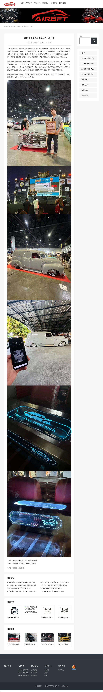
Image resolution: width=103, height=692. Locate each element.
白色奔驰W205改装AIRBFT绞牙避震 (52, 591)
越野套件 (84, 85)
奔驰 (46, 672)
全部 (83, 53)
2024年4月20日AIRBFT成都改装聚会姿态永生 (21, 585)
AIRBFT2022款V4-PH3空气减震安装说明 (54, 585)
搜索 (80, 36)
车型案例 (45, 3)
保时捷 (47, 670)
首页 (22, 3)
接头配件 (84, 79)
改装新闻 (25, 26)
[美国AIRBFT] (10, 4)
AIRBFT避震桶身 (87, 74)
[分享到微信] (21, 568)
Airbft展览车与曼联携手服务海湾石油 (18, 588)
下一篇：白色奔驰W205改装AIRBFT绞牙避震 (21, 563)
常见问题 (34, 675)
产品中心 (37, 3)
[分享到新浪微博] (14, 568)
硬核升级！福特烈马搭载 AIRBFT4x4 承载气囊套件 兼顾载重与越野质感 (63, 582)
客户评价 (34, 672)
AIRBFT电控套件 (87, 63)
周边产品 (84, 95)
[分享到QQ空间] (16, 568)
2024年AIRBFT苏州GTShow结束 (51, 588)
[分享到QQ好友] (19, 568)
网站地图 (65, 686)
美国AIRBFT (49, 686)
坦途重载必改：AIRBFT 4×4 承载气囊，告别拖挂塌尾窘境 (25, 582)
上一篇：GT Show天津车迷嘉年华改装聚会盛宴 (22, 560)
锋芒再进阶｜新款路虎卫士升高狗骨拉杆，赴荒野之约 (24, 591)
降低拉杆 (84, 90)
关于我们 (29, 3)
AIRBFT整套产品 (87, 58)
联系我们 (62, 3)
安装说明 (34, 670)
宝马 (46, 675)
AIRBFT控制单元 (87, 69)
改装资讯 (54, 3)
